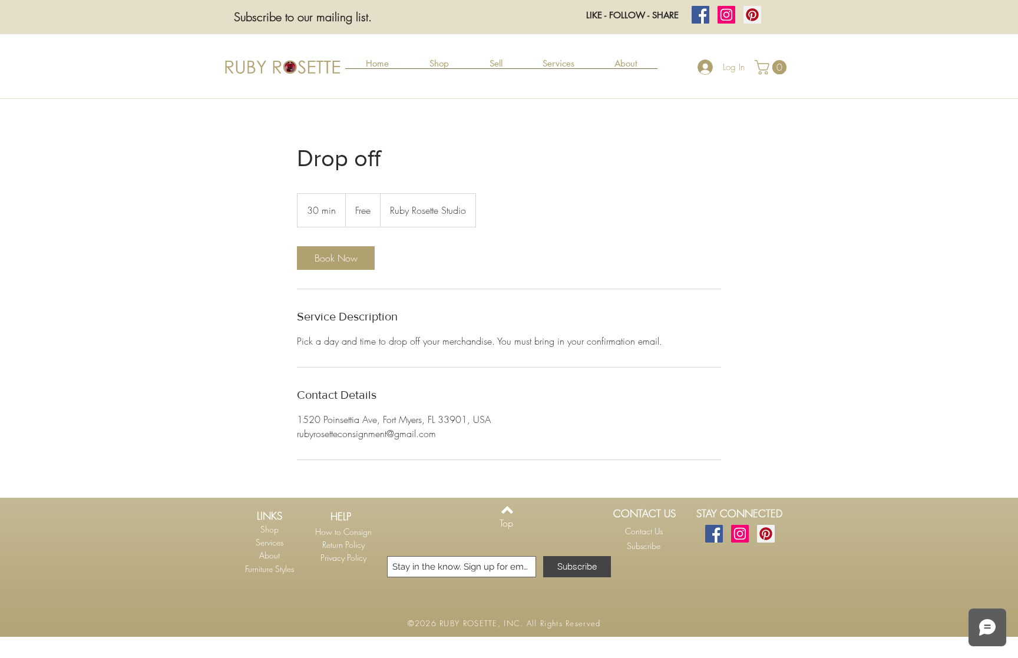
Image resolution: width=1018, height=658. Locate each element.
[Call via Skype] (641, 561)
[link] (336, 258)
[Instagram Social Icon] (726, 15)
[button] (439, 67)
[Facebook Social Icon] (700, 15)
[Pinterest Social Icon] (752, 15)
